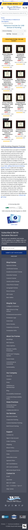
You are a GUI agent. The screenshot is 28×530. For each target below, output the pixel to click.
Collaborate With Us (12, 410)
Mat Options (10, 342)
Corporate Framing (12, 420)
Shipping (9, 444)
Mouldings (9, 339)
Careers (8, 379)
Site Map (24, 524)
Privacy (3, 524)
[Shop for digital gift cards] (14, 218)
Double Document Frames (14, 272)
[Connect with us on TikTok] (9, 505)
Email (8, 476)
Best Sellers (9, 297)
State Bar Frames (11, 275)
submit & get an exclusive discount (14, 253)
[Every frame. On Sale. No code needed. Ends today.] (14, 3)
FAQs (7, 454)
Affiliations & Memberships (10, 386)
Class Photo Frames (12, 285)
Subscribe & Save (11, 457)
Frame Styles (10, 359)
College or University (12, 306)
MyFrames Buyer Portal (13, 470)
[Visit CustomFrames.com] (22, 1)
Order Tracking (10, 441)
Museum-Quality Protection (11, 350)
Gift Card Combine (12, 467)
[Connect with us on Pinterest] (19, 505)
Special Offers (10, 460)
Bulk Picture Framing (12, 426)
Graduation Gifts (11, 330)
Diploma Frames (11, 265)
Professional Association (13, 314)
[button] (24, 8)
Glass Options (10, 346)
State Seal (9, 321)
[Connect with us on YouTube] (16, 505)
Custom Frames (11, 278)
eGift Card (14, 224)
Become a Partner (11, 416)
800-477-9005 (10, 483)
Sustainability (10, 367)
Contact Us (9, 435)
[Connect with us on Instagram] (12, 505)
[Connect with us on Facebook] (5, 505)
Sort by (8, 34)
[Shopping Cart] (26, 8)
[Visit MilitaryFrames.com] (14, 1)
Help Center (10, 489)
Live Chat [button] (9, 480)
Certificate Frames (12, 269)
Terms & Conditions (13, 524)
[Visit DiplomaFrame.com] (6, 1)
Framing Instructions (12, 451)
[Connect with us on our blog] (22, 505)
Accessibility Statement (13, 394)
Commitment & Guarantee (11, 363)
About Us (9, 376)
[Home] (14, 8)
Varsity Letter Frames (12, 281)
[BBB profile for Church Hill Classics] (5, 517)
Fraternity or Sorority (12, 327)
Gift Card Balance (11, 464)
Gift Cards (9, 294)
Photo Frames (10, 291)
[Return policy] (14, 517)
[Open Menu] (2, 8)
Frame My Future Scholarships (11, 406)
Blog (7, 390)
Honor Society (10, 324)
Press (8, 382)
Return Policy (10, 448)
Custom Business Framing (14, 423)
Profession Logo (11, 318)
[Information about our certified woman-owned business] (22, 517)
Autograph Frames (12, 288)
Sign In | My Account (12, 438)
